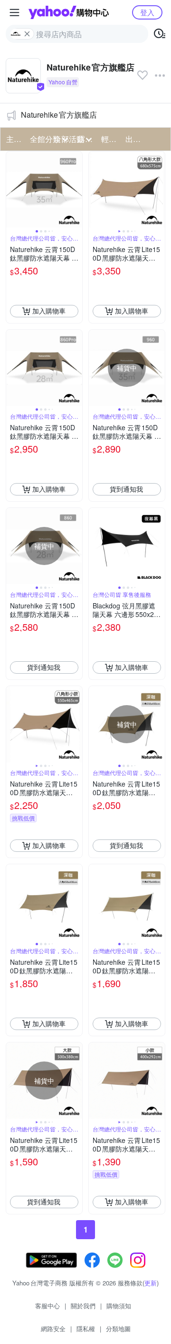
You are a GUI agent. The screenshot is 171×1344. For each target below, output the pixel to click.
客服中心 (47, 1305)
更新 (150, 1282)
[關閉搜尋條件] (27, 34)
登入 (147, 12)
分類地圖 (118, 1328)
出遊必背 (134, 138)
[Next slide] (76, 190)
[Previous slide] (12, 190)
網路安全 (53, 1328)
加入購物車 (49, 310)
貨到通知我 (126, 489)
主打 (13, 138)
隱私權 (85, 1328)
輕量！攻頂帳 (110, 138)
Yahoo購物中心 (68, 12)
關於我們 (83, 1305)
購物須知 (118, 1305)
